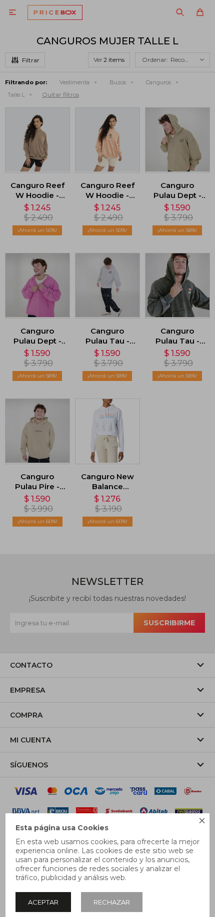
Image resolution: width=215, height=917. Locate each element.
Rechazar (112, 902)
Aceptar (43, 902)
